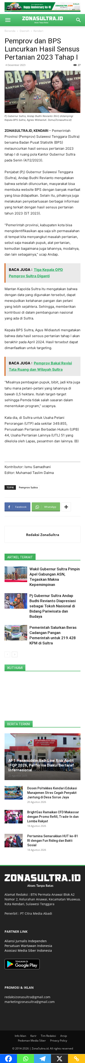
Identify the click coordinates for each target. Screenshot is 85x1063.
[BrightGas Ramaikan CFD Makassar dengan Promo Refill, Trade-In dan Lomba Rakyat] (14, 816)
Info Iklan (20, 1036)
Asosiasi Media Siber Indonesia (28, 950)
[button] (7, 20)
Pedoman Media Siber (32, 1040)
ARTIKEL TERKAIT (20, 557)
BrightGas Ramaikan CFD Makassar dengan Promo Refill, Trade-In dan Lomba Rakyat (53, 816)
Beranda (10, 31)
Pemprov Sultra (28, 487)
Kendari (38, 31)
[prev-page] (7, 654)
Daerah (24, 31)
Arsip (63, 1036)
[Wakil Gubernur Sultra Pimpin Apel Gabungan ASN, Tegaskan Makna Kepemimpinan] (16, 574)
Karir (33, 1036)
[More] (66, 506)
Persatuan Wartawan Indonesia (28, 946)
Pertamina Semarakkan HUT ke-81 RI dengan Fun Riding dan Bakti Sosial (52, 840)
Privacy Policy (58, 1040)
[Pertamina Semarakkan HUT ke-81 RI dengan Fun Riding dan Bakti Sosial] (14, 840)
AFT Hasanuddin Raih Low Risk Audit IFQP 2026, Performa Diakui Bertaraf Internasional (41, 765)
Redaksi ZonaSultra (42, 534)
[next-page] (14, 654)
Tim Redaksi (48, 1036)
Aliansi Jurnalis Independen (26, 941)
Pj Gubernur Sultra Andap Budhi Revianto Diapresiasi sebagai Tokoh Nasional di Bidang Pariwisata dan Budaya (52, 606)
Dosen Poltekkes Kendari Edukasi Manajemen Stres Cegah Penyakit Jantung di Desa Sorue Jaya (52, 792)
